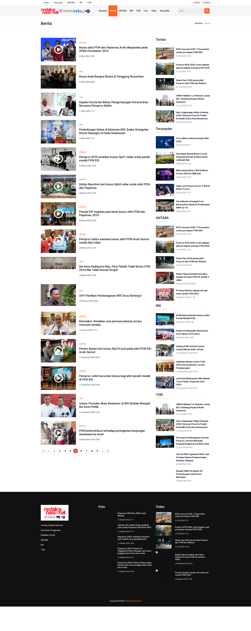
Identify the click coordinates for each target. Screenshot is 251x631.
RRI (81, 2)
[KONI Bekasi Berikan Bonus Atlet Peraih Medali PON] (165, 319)
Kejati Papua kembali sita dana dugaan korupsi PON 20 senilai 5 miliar (192, 277)
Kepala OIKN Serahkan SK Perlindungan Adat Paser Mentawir (189, 474)
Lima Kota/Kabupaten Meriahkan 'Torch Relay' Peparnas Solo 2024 (193, 381)
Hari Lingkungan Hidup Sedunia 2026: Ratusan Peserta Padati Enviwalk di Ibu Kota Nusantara (192, 115)
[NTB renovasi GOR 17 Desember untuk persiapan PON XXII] (165, 53)
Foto (146, 11)
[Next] (102, 451)
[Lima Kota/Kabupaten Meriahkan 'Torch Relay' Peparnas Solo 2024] (165, 382)
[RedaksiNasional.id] (55, 514)
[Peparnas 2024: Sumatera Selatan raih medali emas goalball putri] (106, 543)
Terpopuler (58, 2)
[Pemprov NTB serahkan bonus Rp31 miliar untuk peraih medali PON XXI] (58, 159)
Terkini (46, 2)
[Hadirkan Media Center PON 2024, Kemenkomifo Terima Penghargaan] (165, 366)
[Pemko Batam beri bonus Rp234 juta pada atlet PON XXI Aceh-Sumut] (58, 350)
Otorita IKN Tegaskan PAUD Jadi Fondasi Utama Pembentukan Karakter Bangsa (192, 457)
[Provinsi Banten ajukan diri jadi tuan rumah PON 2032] (165, 294)
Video (154, 11)
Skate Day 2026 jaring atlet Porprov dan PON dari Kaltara (191, 82)
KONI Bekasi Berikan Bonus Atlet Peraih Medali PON (193, 317)
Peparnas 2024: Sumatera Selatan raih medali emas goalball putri (133, 541)
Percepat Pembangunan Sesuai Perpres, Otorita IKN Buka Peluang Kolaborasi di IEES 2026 (192, 440)
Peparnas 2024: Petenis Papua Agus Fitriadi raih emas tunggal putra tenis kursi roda (135, 569)
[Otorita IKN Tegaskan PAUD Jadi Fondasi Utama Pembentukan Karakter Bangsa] (165, 458)
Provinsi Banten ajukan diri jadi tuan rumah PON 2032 (191, 292)
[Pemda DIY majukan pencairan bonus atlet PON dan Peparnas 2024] (58, 213)
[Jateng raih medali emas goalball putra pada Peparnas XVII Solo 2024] (106, 530)
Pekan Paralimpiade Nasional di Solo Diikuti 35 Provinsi (192, 332)
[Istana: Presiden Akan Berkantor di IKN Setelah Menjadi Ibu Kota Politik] (58, 405)
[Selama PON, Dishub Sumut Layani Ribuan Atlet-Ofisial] (165, 350)
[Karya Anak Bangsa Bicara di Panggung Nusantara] (58, 77)
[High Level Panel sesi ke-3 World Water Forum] (165, 190)
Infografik (164, 11)
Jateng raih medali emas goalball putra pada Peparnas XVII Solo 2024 (134, 528)
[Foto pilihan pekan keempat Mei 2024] (165, 142)
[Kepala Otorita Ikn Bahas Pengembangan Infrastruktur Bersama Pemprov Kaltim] (58, 104)
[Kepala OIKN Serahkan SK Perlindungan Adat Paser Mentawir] (165, 475)
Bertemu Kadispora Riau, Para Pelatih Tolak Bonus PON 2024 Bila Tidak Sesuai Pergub (114, 268)
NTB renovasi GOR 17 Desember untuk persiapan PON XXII (192, 51)
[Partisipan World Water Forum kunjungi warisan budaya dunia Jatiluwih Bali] (165, 158)
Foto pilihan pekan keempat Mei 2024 (192, 140)
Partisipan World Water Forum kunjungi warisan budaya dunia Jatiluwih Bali (191, 156)
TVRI (89, 2)
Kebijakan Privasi (48, 535)
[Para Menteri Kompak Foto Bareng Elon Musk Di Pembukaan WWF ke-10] (165, 205)
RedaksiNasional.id (133, 596)
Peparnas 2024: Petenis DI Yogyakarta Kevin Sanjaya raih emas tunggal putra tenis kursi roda (134, 554)
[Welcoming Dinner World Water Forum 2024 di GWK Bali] (165, 174)
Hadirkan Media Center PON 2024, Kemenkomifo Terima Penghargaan (190, 364)
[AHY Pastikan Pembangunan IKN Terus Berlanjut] (58, 296)
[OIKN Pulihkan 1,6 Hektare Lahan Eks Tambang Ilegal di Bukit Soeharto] (165, 100)
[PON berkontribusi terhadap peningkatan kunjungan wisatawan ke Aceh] (58, 432)
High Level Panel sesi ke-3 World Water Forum (193, 187)
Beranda (103, 11)
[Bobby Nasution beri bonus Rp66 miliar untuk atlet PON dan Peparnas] (58, 186)
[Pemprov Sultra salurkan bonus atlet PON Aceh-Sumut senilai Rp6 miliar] (58, 241)
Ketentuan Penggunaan (51, 530)
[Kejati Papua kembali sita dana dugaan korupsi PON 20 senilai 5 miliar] (165, 278)
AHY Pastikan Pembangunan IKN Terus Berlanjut (110, 295)
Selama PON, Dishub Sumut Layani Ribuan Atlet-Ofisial (190, 348)
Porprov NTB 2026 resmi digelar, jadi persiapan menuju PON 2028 (193, 66)
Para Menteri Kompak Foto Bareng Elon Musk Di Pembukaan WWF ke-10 (193, 204)
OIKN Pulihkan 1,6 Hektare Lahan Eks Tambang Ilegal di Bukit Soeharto (193, 98)
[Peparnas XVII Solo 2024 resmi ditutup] (106, 517)
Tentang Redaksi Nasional (52, 525)
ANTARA (71, 2)
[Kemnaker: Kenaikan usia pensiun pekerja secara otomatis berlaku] (58, 323)
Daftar (197, 2)
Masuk (207, 2)
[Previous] (49, 451)
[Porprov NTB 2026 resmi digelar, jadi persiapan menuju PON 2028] (165, 69)
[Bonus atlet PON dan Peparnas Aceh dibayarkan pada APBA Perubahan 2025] (58, 49)
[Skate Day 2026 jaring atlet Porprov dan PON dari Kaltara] (165, 84)
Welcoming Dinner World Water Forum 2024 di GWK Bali (192, 172)
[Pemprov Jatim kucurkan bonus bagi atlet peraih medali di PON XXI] (58, 378)
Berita (113, 11)
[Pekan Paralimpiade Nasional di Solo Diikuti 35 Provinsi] (165, 335)
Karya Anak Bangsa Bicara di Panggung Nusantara (111, 76)
